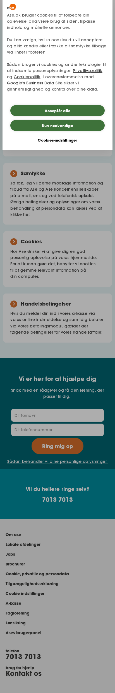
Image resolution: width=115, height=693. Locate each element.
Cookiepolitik (27, 76)
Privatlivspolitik (87, 70)
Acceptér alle (58, 110)
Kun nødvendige (57, 125)
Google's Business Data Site (35, 83)
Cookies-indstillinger (57, 140)
